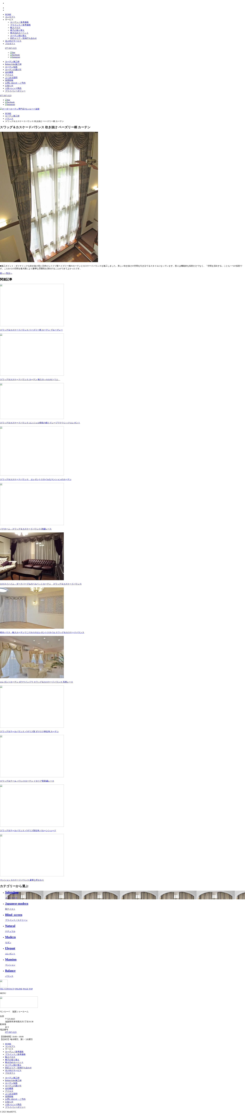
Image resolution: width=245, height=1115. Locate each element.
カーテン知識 (11, 67)
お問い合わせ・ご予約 (15, 83)
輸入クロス (15, 27)
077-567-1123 (10, 48)
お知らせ (9, 86)
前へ (2, 273)
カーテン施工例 (12, 61)
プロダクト (10, 44)
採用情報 (9, 80)
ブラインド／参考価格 (20, 25)
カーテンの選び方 (13, 69)
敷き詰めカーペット (19, 33)
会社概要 (9, 72)
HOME (8, 14)
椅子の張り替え (17, 30)
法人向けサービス (13, 41)
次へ (10, 273)
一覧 (6, 273)
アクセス (9, 75)
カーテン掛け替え (18, 36)
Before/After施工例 (13, 64)
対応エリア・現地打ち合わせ (23, 38)
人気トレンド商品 (13, 88)
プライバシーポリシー (15, 91)
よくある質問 (11, 78)
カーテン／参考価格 (19, 22)
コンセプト (10, 17)
